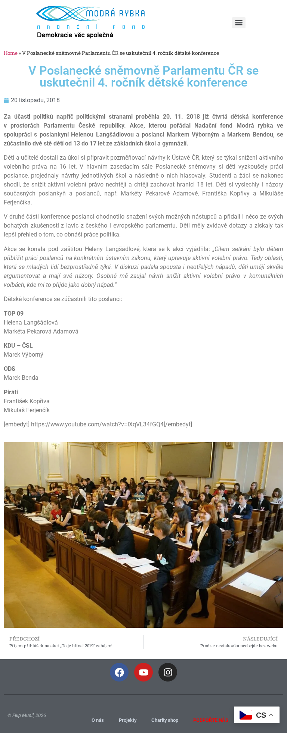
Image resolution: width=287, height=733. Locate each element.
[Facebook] (119, 672)
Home (11, 53)
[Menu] (239, 22)
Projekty (127, 720)
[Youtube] (143, 672)
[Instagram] (167, 672)
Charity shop (164, 720)
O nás (98, 720)
